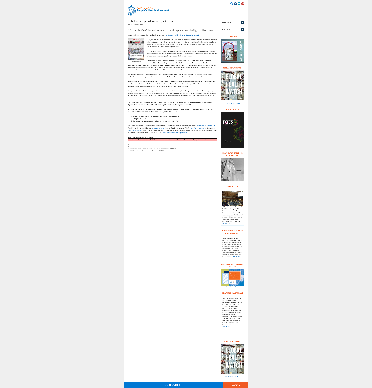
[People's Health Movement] (148, 10)
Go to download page (232, 287)
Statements (138, 145)
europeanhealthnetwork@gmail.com (175, 132)
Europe (132, 145)
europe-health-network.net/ (206, 126)
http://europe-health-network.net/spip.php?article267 (182, 35)
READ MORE (226, 223)
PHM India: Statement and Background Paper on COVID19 (147, 151)
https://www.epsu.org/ (197, 128)
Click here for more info (206, 140)
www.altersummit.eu (135, 130)
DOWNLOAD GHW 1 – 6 (232, 103)
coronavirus (133, 147)
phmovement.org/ (158, 128)
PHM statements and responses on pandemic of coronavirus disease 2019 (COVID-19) (155, 148)
